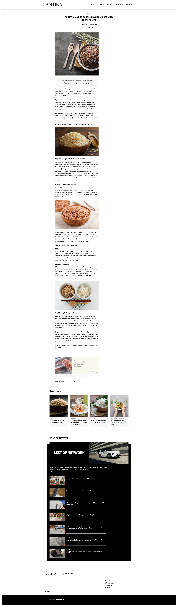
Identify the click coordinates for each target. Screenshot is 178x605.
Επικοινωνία (108, 585)
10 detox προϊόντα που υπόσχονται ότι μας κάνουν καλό (118, 422)
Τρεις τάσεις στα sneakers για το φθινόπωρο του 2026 (78, 491)
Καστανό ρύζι (59, 376)
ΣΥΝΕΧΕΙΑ (92, 371)
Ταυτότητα (107, 587)
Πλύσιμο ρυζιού (77, 376)
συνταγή (61, 347)
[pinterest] (89, 27)
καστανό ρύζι (58, 91)
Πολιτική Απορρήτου (110, 583)
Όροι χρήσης (108, 581)
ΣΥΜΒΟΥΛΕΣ (89, 13)
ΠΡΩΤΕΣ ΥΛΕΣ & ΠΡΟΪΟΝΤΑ (117, 418)
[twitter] (93, 27)
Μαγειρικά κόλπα (68, 376)
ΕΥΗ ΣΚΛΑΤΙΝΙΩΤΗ (84, 24)
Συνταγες (92, 4)
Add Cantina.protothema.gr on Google (76, 83)
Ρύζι (84, 376)
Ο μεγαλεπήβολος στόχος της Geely (98, 467)
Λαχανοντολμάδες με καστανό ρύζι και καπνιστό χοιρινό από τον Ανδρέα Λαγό (79, 422)
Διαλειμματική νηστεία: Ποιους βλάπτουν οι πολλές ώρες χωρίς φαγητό (82, 478)
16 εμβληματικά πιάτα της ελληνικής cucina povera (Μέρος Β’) (80, 515)
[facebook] (85, 27)
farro (88, 178)
